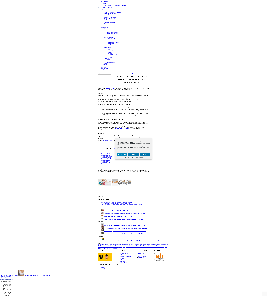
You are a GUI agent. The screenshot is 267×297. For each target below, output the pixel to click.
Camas (132, 73)
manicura (134, 245)
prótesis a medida (128, 247)
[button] (6, 279)
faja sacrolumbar (105, 245)
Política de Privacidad (134, 157)
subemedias (106, 248)
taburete (109, 248)
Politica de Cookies (129, 142)
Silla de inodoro (151, 247)
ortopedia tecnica (162, 245)
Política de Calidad (124, 258)
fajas (101, 245)
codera (135, 244)
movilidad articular (148, 245)
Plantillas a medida (101, 247)
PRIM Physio (141, 257)
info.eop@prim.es (120, 6)
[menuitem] (135, 9)
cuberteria (158, 244)
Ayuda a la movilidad (113, 244)
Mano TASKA (138, 245)
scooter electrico (146, 247)
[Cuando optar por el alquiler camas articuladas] (128, 182)
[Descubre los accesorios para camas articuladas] (115, 182)
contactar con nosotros (107, 140)
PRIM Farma (141, 254)
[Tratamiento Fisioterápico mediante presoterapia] (101, 182)
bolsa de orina (119, 244)
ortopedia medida (157, 245)
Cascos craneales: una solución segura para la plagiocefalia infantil (115, 203)
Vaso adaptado (115, 248)
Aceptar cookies (122, 154)
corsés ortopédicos (154, 244)
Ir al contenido (3, 277)
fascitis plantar (130, 245)
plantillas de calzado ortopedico (110, 247)
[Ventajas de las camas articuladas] (108, 182)
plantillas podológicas (118, 247)
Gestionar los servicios (121, 150)
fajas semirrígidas (125, 245)
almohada (100, 244)
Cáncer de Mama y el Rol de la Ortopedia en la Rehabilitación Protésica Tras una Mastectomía (122, 204)
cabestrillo (123, 244)
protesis (124, 247)
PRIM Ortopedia (142, 256)
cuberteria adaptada (164, 244)
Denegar (133, 154)
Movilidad (143, 245)
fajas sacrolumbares (118, 245)
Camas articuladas (131, 244)
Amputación (104, 244)
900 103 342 (108, 6)
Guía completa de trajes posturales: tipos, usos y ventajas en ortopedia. (116, 202)
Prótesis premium (140, 247)
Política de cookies (127, 157)
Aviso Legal (141, 157)
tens (111, 248)
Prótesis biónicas (134, 247)
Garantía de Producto (124, 262)
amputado (107, 244)
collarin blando (145, 244)
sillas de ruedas (161, 247)
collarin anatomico (140, 244)
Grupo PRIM (141, 253)
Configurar (145, 154)
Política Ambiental (124, 259)
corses (149, 244)
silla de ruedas (156, 247)
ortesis (153, 245)
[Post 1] (104, 79)
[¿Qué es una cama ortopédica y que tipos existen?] (121, 182)
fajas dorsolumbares (111, 245)
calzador (126, 244)
